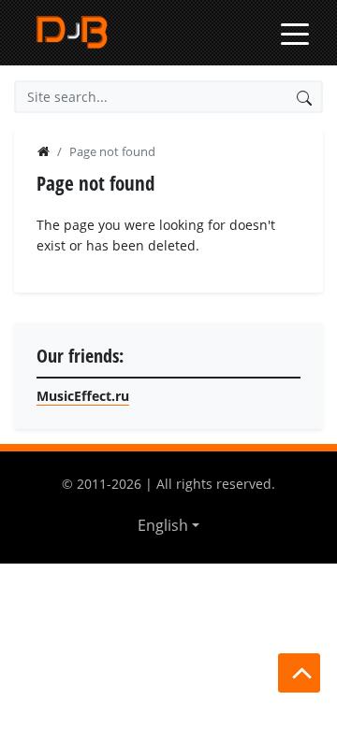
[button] (168, 525)
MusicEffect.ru (83, 396)
